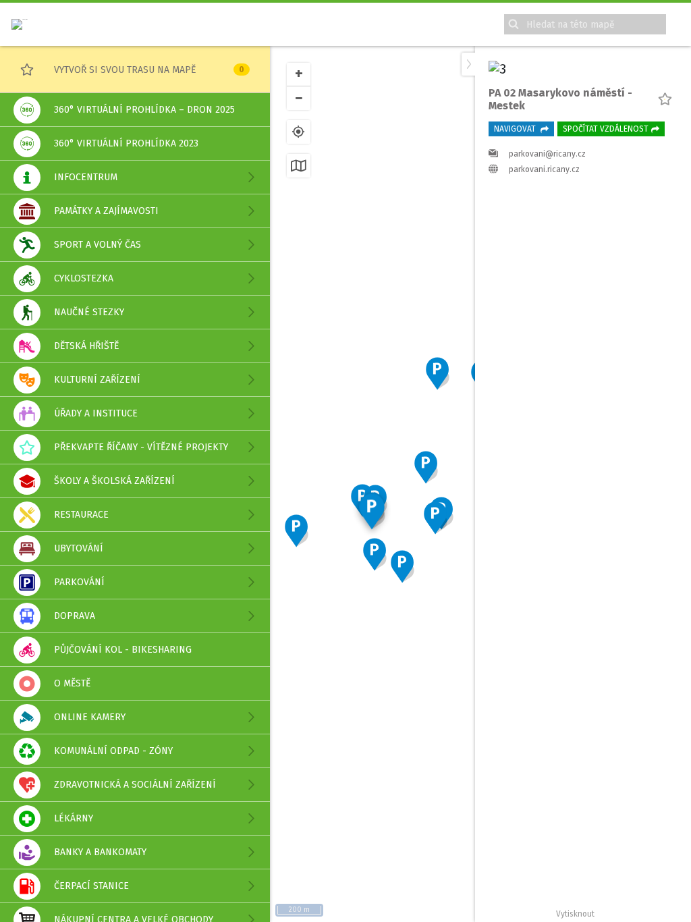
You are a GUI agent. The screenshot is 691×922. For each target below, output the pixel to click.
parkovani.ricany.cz (544, 169)
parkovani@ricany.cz (547, 154)
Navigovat (516, 129)
